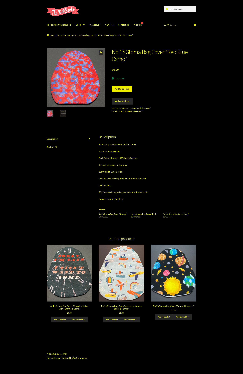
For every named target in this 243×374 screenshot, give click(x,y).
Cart (107, 24)
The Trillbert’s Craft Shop (59, 24)
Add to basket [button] (60, 319)
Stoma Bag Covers (65, 35)
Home (52, 35)
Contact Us (123, 24)
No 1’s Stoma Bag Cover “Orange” (113, 214)
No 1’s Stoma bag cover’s (85, 35)
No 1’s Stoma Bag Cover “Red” (144, 214)
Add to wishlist (122, 101)
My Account (94, 24)
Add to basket (122, 88)
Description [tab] (52, 138)
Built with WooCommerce (74, 357)
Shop (78, 24)
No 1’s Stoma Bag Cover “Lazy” (176, 214)
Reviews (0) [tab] (52, 147)
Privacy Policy (53, 357)
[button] (101, 52)
